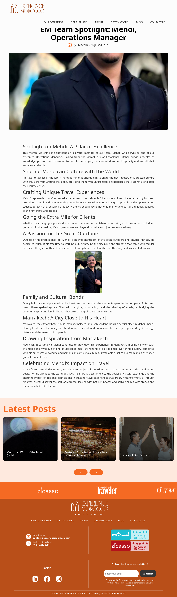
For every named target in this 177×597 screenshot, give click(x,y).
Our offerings (41, 520)
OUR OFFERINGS (53, 22)
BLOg (139, 22)
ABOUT (99, 22)
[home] (27, 8)
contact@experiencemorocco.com (51, 538)
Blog (121, 520)
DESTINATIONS (119, 22)
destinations (103, 520)
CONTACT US (157, 22)
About (84, 520)
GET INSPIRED (79, 22)
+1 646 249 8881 (41, 544)
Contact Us (138, 520)
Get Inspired (65, 520)
